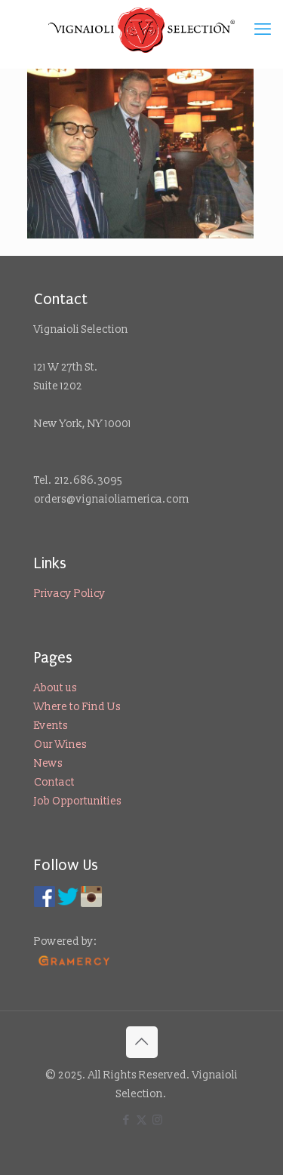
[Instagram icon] (157, 1120)
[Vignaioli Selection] (141, 30)
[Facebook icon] (125, 1120)
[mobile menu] (262, 30)
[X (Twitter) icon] (141, 1120)
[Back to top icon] (142, 1042)
